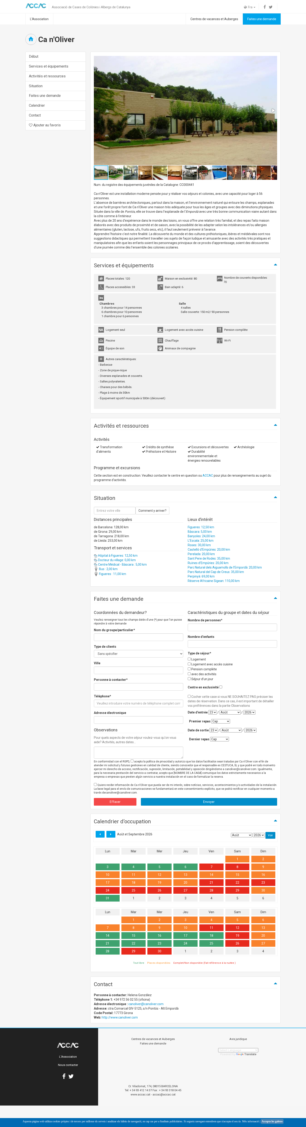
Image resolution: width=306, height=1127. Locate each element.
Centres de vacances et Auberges (214, 19)
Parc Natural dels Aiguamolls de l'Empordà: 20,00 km (225, 567)
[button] (273, 110)
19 (159, 882)
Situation (36, 86)
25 (133, 890)
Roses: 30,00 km (199, 545)
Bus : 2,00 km (108, 569)
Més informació (250, 1121)
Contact (35, 115)
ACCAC (208, 475)
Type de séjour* (199, 653)
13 (185, 875)
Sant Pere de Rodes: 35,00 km (209, 558)
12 (159, 875)
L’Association (39, 19)
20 (185, 882)
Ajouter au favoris (46, 125)
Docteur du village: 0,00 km (116, 560)
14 (211, 875)
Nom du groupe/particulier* (114, 630)
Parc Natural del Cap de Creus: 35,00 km (216, 572)
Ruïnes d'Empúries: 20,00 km (208, 563)
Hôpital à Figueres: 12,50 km (117, 555)
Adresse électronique (110, 713)
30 (263, 890)
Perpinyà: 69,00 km (201, 576)
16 (263, 875)
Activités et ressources (47, 76)
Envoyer (209, 802)
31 (107, 898)
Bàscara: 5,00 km (200, 531)
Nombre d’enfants (201, 637)
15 (237, 875)
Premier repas (200, 721)
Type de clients (105, 646)
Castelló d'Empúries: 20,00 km (209, 549)
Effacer (115, 802)
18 (133, 882)
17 (107, 882)
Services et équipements (48, 66)
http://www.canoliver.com (120, 1017)
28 (211, 890)
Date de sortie (198, 730)
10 (107, 875)
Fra (250, 7)
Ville (97, 663)
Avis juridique (238, 1039)
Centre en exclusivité (203, 687)
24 (107, 890)
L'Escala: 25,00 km (200, 540)
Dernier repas (199, 739)
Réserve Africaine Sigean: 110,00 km (214, 581)
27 (185, 890)
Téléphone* (102, 696)
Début (33, 56)
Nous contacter (68, 1065)
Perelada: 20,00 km (201, 554)
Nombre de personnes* (205, 620)
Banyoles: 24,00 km (201, 536)
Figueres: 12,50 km (201, 527)
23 (263, 882)
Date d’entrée (198, 712)
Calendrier (37, 105)
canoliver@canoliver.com (146, 1004)
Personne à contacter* (111, 679)
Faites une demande (261, 19)
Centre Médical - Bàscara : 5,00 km (122, 564)
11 (133, 875)
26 (159, 890)
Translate (250, 1054)
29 (237, 890)
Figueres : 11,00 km (112, 574)
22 (237, 882)
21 (211, 882)
